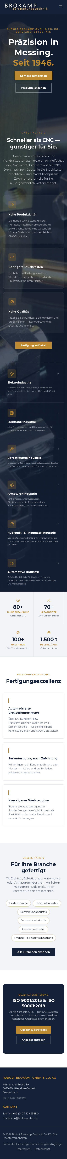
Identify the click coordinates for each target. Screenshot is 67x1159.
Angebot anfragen (33, 1039)
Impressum (24, 1149)
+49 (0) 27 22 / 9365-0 (26, 1113)
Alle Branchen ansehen (33, 952)
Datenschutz (42, 1149)
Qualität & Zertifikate (33, 1029)
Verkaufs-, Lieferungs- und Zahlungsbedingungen (33, 1144)
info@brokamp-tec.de (24, 1118)
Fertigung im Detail (33, 345)
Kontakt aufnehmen (33, 75)
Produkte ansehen (33, 87)
